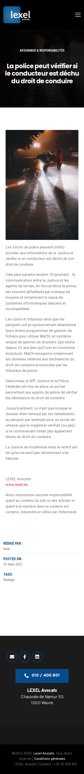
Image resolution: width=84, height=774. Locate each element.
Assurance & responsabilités (42, 50)
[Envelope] (12, 656)
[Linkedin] (37, 656)
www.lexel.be (17, 484)
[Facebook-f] (24, 656)
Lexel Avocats (43, 754)
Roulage (9, 580)
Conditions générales (49, 759)
